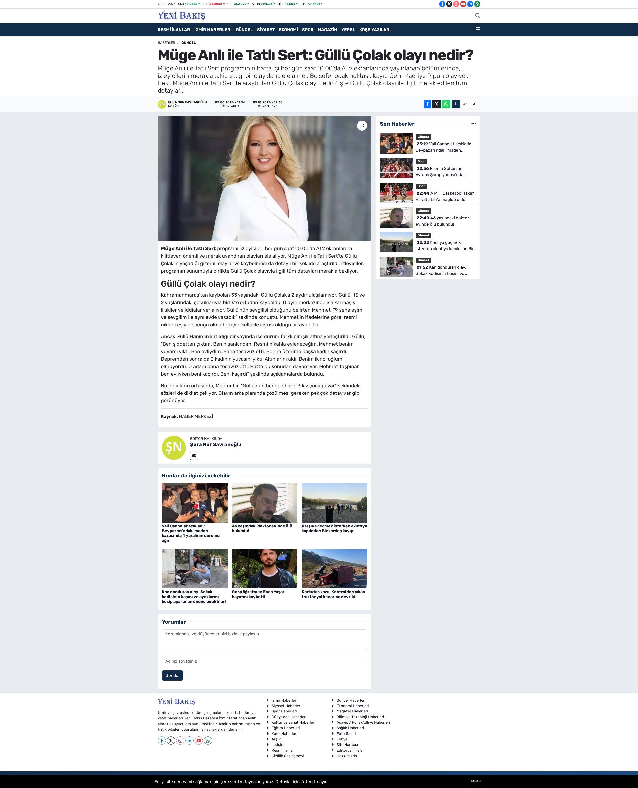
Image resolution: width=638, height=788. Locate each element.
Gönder (172, 675)
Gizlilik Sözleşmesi (288, 756)
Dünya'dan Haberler (289, 717)
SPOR (308, 29)
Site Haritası (347, 744)
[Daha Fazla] (456, 104)
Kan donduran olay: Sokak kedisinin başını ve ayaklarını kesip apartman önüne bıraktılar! (194, 596)
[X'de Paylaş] (436, 104)
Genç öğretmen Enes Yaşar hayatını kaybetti (258, 594)
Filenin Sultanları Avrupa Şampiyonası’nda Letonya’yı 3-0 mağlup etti (442, 172)
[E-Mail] (194, 456)
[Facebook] (162, 740)
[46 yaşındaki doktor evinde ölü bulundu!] (264, 502)
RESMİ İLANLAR (174, 29)
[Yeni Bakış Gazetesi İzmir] (181, 15)
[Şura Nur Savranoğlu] (174, 447)
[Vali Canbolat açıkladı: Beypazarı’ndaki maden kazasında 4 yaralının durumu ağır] (195, 502)
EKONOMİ (288, 29)
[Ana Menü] (478, 30)
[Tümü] (473, 123)
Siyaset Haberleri (286, 706)
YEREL (348, 29)
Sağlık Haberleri (350, 728)
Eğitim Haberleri (286, 728)
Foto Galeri (346, 733)
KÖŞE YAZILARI (375, 29)
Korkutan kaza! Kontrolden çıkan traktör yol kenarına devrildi (333, 594)
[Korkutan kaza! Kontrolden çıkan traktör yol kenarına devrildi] (334, 568)
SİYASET (266, 29)
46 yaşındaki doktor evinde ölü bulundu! (442, 221)
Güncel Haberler (351, 700)
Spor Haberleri (284, 711)
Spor (421, 161)
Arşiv (276, 739)
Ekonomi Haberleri (353, 706)
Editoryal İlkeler (350, 750)
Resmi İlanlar (283, 750)
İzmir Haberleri (284, 700)
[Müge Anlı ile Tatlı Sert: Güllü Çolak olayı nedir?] (264, 178)
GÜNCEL (244, 29)
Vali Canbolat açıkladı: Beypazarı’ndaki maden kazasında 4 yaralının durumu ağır (191, 533)
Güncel (188, 43)
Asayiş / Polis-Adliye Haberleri (363, 722)
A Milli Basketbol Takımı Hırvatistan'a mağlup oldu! (446, 196)
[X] (171, 740)
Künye (342, 739)
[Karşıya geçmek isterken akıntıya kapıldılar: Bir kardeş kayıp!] (334, 502)
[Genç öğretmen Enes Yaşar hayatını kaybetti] (264, 568)
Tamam (476, 781)
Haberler (166, 43)
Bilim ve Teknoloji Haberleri (360, 717)
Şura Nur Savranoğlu (215, 444)
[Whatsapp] (208, 740)
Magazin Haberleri (352, 711)
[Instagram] (180, 740)
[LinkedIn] (189, 740)
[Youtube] (199, 740)
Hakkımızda (347, 756)
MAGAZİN (327, 29)
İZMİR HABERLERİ (213, 29)
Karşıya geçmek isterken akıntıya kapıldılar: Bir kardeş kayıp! (334, 528)
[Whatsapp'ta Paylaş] (446, 104)
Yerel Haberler (284, 733)
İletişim (278, 744)
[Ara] (477, 16)
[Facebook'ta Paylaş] (427, 104)
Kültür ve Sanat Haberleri (293, 722)
